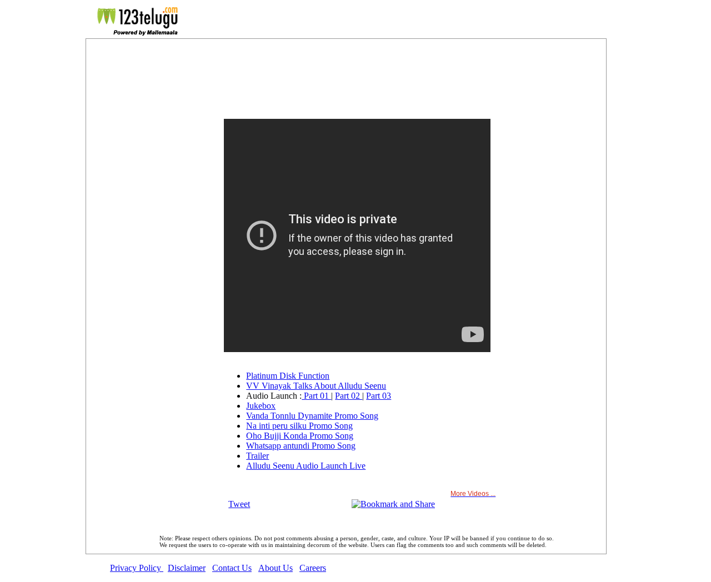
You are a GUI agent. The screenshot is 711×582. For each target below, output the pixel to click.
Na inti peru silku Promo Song (299, 425)
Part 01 (316, 395)
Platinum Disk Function (287, 375)
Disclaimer (187, 568)
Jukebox (261, 405)
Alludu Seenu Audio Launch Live (305, 465)
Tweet (239, 504)
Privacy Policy (136, 568)
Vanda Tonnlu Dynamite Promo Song (312, 415)
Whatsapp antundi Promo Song (301, 445)
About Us (275, 568)
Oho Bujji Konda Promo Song (299, 435)
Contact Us (232, 568)
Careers (312, 568)
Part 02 (348, 395)
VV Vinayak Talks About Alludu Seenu (316, 385)
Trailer (257, 455)
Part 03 (378, 395)
